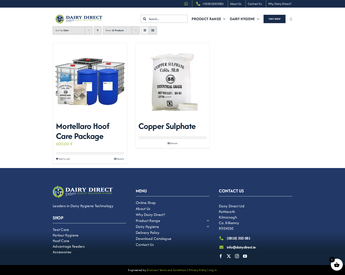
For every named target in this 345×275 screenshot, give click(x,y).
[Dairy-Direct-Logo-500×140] (79, 14)
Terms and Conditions (173, 270)
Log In (213, 270)
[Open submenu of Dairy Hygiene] (207, 226)
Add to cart (64, 158)
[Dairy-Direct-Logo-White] (83, 188)
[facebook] (221, 256)
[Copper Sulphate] (172, 80)
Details (120, 158)
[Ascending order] (98, 30)
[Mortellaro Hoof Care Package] (90, 80)
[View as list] (153, 30)
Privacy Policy (198, 270)
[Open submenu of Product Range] (207, 220)
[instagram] (237, 256)
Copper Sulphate (167, 126)
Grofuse (152, 270)
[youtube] (245, 256)
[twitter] (229, 256)
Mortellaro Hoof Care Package (82, 131)
